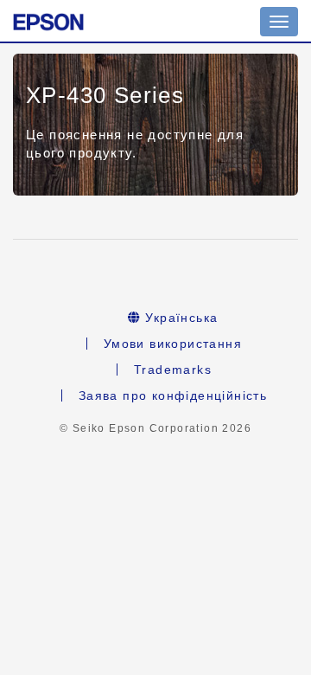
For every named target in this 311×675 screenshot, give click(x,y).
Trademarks (173, 369)
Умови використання (173, 343)
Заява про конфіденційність (173, 395)
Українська (179, 318)
